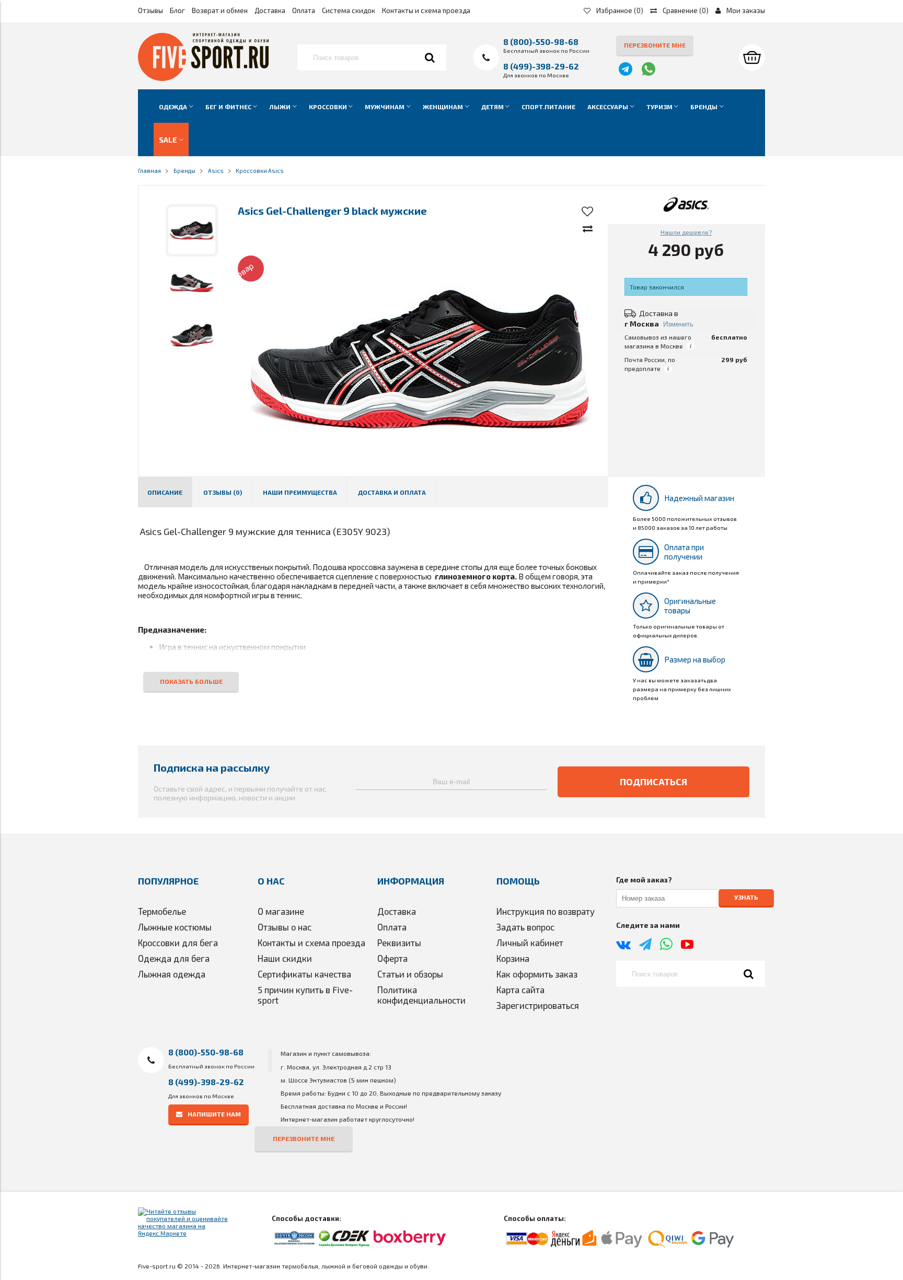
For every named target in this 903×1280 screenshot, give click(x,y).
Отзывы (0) (222, 492)
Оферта (392, 958)
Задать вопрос (525, 927)
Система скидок (348, 10)
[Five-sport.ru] (203, 78)
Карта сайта (520, 989)
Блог (177, 10)
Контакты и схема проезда (426, 10)
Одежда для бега (174, 958)
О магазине (281, 911)
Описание (164, 492)
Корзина (512, 958)
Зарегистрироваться (537, 1005)
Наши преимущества (300, 492)
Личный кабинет (529, 942)
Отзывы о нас (284, 927)
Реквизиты (399, 942)
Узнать (746, 897)
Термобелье (162, 911)
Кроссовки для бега (178, 942)
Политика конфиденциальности (421, 994)
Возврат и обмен (220, 10)
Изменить (678, 324)
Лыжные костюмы (175, 927)
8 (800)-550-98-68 (540, 41)
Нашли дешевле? (686, 232)
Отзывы (150, 10)
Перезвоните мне (655, 45)
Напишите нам (214, 1114)
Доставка (269, 10)
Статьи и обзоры (410, 974)
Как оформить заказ (536, 974)
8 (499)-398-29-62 (541, 66)
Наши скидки (285, 958)
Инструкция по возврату (545, 911)
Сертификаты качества (304, 974)
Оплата (303, 10)
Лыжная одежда (171, 974)
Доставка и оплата (392, 492)
